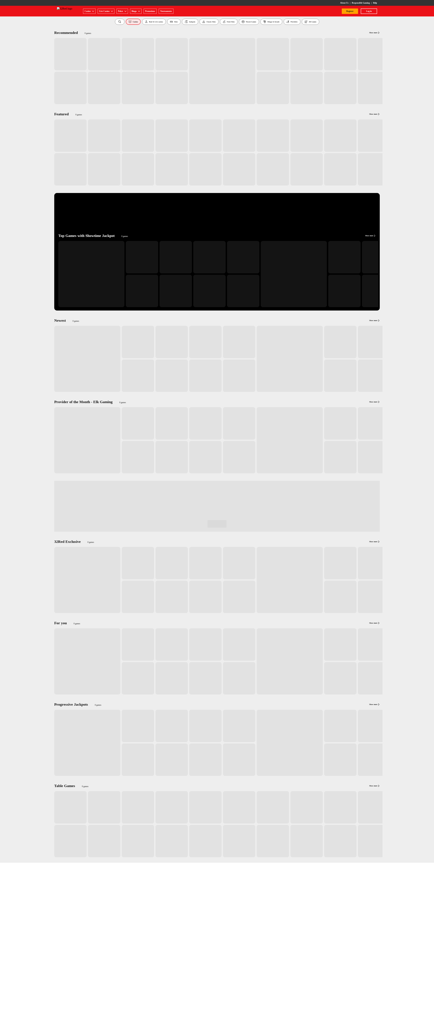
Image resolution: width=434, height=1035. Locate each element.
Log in (369, 11)
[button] (119, 22)
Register (349, 11)
